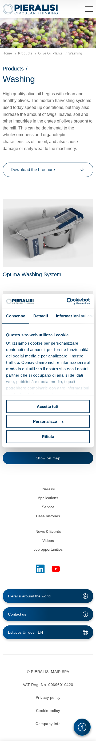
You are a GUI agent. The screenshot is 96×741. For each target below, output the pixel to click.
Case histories (48, 516)
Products (25, 53)
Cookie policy (48, 710)
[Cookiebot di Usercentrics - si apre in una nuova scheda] (68, 301)
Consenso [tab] (15, 316)
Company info (48, 724)
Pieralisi (48, 489)
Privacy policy (48, 697)
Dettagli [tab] (40, 316)
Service (48, 507)
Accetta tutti (48, 406)
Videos (48, 540)
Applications (48, 498)
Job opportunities (48, 549)
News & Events (48, 531)
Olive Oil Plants (50, 53)
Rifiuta (48, 436)
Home (7, 53)
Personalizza (45, 421)
